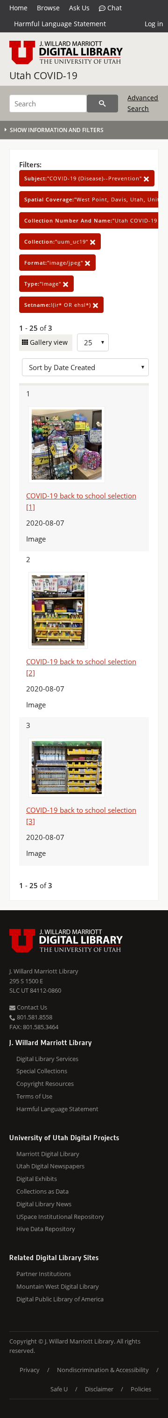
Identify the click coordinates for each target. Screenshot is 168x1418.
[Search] (102, 103)
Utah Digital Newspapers (50, 1166)
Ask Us (79, 7)
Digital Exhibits (36, 1178)
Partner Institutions (43, 1274)
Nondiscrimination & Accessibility (103, 1370)
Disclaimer (99, 1389)
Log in (154, 23)
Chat (113, 7)
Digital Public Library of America (60, 1299)
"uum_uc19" (57, 241)
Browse (48, 7)
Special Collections (41, 1071)
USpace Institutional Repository (60, 1216)
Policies (141, 1389)
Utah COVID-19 (43, 75)
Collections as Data (42, 1191)
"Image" (43, 283)
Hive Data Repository (45, 1229)
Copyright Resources (45, 1083)
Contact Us (31, 1007)
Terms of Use (34, 1096)
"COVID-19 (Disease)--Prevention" (84, 178)
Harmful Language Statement (60, 23)
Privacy (30, 1370)
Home (18, 7)
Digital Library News (43, 1204)
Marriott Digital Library (47, 1154)
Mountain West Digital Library (57, 1286)
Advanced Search (142, 102)
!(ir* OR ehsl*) (58, 304)
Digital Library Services (47, 1058)
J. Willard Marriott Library (43, 971)
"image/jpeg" (54, 262)
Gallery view (48, 342)
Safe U (59, 1389)
